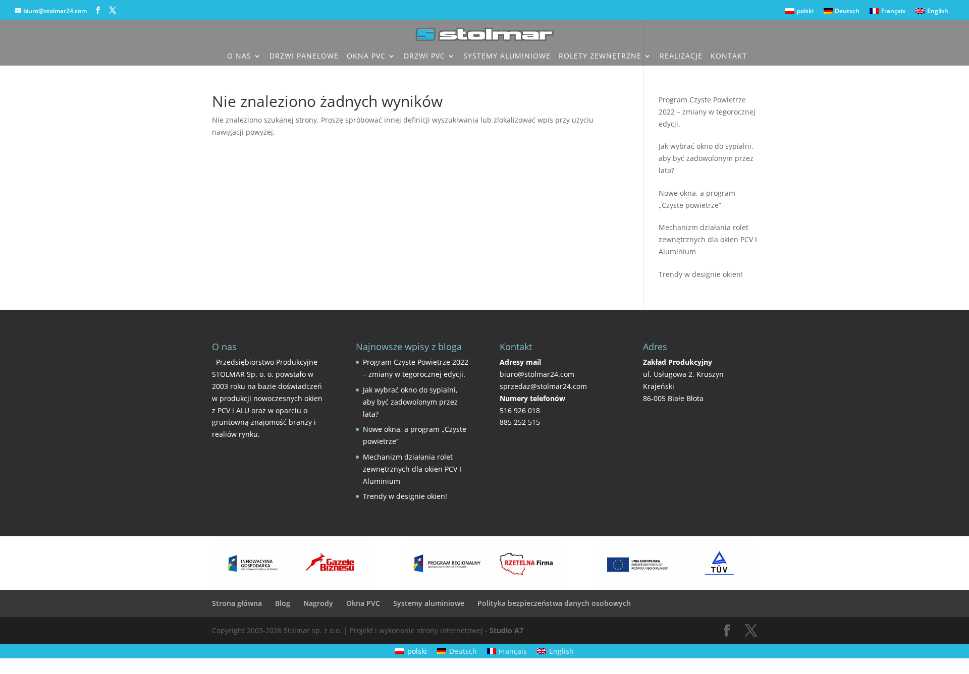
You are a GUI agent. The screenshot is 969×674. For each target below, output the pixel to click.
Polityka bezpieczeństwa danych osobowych (554, 603)
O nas (239, 56)
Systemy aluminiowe (507, 56)
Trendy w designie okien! (405, 496)
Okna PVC (366, 56)
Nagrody (318, 603)
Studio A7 (506, 630)
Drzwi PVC (424, 56)
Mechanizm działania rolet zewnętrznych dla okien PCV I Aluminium (412, 469)
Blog (282, 603)
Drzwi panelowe (304, 56)
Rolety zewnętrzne (600, 56)
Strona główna (237, 603)
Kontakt (729, 56)
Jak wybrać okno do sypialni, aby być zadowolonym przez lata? (410, 402)
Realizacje (681, 56)
